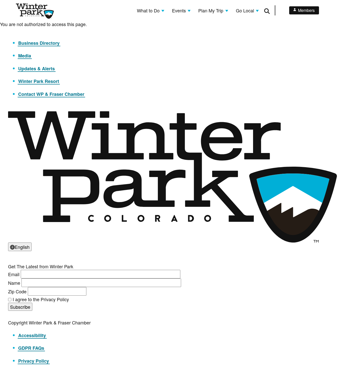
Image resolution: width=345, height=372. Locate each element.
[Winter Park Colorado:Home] (35, 11)
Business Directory (39, 43)
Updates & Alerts (36, 68)
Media (24, 55)
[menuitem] (150, 10)
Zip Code (17, 291)
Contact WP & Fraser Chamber (51, 94)
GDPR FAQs (31, 348)
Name (14, 282)
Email (13, 274)
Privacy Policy (33, 361)
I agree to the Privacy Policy (41, 299)
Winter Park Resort (38, 81)
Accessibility (32, 335)
